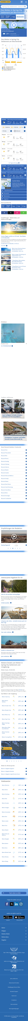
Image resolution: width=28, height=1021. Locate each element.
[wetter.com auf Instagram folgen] (21, 904)
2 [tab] (10, 548)
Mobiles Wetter (6, 934)
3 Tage (13, 17)
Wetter (3, 928)
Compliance (14, 1000)
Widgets (4, 931)
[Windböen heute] (14, 333)
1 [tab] (8, 548)
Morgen (8, 16)
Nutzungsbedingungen (14, 1008)
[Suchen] (25, 6)
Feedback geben (13, 35)
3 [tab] (13, 548)
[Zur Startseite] (6, 1)
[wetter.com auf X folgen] (12, 904)
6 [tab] (20, 548)
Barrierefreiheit (14, 1004)
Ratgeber (4, 940)
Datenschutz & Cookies (14, 982)
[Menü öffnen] (25, 1)
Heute (2, 16)
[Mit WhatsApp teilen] (23, 212)
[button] (14, 121)
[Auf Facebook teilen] (4, 212)
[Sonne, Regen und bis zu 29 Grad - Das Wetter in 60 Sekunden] (14, 228)
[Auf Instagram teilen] (17, 212)
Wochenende (20, 17)
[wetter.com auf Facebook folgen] (7, 904)
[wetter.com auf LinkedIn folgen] (16, 904)
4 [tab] (15, 548)
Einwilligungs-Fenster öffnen (14, 987)
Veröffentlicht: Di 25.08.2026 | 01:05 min (10, 243)
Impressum (14, 995)
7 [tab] (21, 761)
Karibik (20, 689)
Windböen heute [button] (4, 343)
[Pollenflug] (22, 2)
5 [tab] (17, 548)
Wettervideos (5, 937)
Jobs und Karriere (14, 978)
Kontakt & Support (14, 991)
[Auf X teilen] (11, 212)
